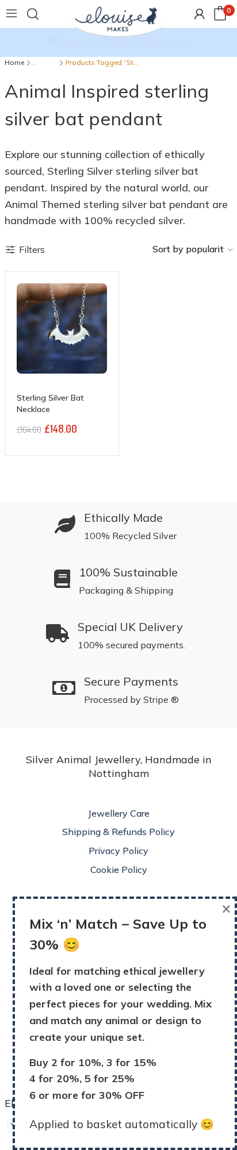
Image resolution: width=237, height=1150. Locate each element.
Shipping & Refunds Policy (118, 831)
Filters (32, 249)
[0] (220, 13)
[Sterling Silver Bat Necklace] (62, 328)
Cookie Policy (118, 869)
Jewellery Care (119, 813)
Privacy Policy (118, 850)
